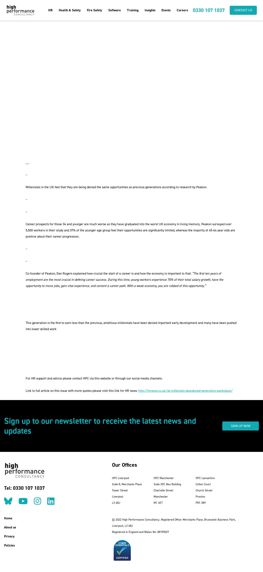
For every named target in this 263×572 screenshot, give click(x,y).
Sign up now (240, 426)
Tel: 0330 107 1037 (24, 488)
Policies (9, 545)
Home (8, 518)
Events (166, 10)
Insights (150, 10)
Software (114, 10)
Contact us (243, 10)
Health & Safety (70, 10)
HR (50, 10)
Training (132, 10)
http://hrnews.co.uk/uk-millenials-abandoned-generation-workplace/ (185, 391)
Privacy (9, 536)
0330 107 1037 (209, 10)
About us (10, 527)
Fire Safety (94, 10)
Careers (182, 10)
